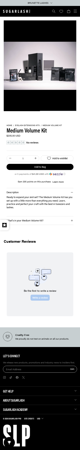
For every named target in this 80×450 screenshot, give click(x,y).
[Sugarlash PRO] (16, 11)
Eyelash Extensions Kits (27, 125)
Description (13, 192)
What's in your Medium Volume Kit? (25, 220)
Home (9, 125)
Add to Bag (40, 166)
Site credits (29, 418)
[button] (68, 11)
